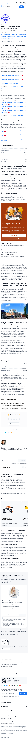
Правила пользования (20, 716)
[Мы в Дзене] (12, 685)
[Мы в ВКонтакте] (7, 685)
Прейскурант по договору (6, 718)
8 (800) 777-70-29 (22, 2)
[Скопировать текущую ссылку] (2, 432)
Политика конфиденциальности (8, 715)
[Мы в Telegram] (4, 685)
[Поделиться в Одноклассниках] (11, 432)
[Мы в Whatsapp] (17, 685)
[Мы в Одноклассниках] (10, 685)
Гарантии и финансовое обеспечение (9, 721)
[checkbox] (2, 618)
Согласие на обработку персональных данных (11, 720)
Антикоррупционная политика (7, 723)
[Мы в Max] (2, 685)
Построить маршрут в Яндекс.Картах (9, 674)
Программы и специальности (18, 34)
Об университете (5, 34)
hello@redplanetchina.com (7, 666)
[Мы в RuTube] (15, 685)
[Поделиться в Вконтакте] (8, 432)
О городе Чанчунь (21, 36)
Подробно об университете (8, 36)
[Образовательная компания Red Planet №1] (5, 6)
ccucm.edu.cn (24, 150)
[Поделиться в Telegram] (5, 432)
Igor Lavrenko (4, 446)
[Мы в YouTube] (20, 685)
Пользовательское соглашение (8, 716)
